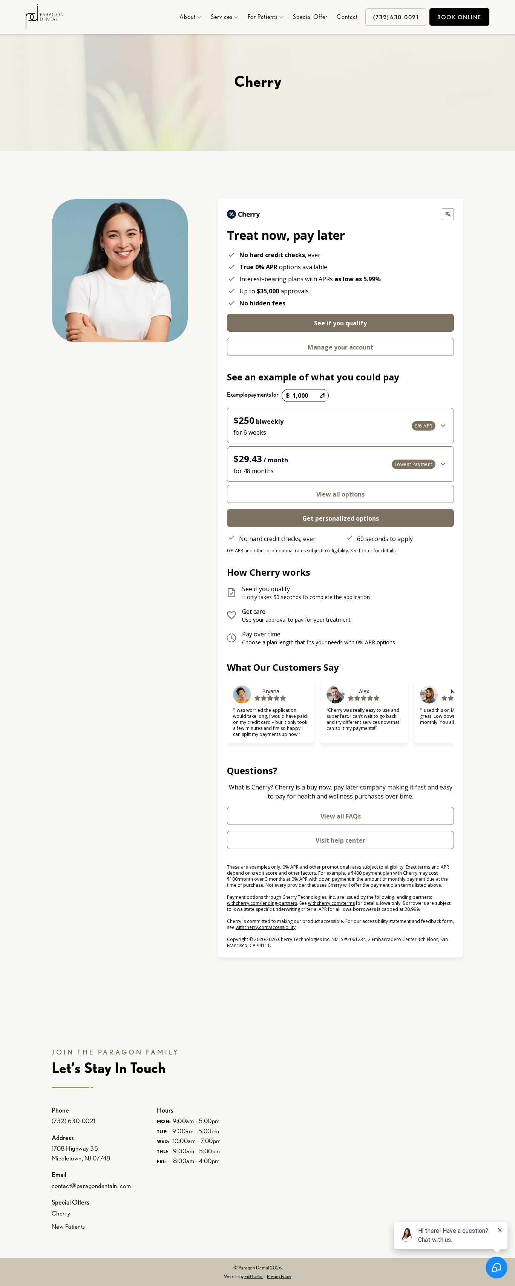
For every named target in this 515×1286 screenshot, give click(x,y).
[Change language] (448, 214)
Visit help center (340, 840)
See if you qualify (340, 323)
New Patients (68, 1226)
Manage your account (340, 347)
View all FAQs (340, 816)
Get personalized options (340, 518)
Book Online (459, 17)
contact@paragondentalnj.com (91, 1185)
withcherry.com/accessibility (266, 927)
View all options (340, 494)
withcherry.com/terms (331, 903)
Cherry (284, 787)
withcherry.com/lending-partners (262, 903)
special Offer (310, 16)
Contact (347, 16)
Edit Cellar (253, 1276)
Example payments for (253, 394)
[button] (188, 17)
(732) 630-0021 (73, 1121)
